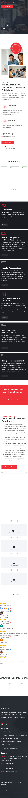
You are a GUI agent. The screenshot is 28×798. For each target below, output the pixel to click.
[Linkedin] (6, 723)
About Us (5, 708)
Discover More (11, 26)
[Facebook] (2, 723)
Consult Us (7, 6)
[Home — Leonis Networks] (5, 2)
